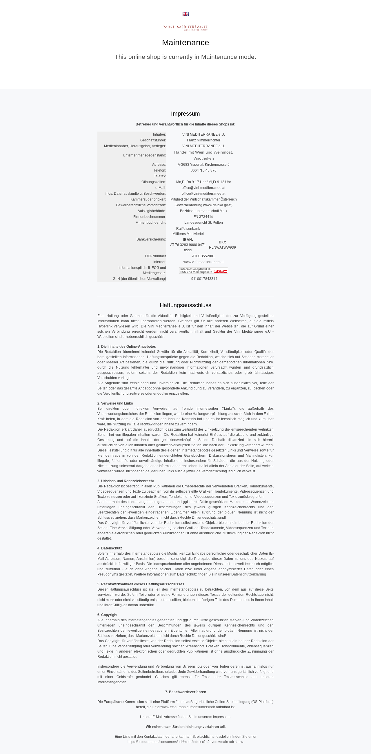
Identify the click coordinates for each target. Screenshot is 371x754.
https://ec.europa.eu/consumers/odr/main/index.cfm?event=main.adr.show (185, 742)
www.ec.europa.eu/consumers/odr (188, 707)
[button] (186, 14)
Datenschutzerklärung (248, 574)
